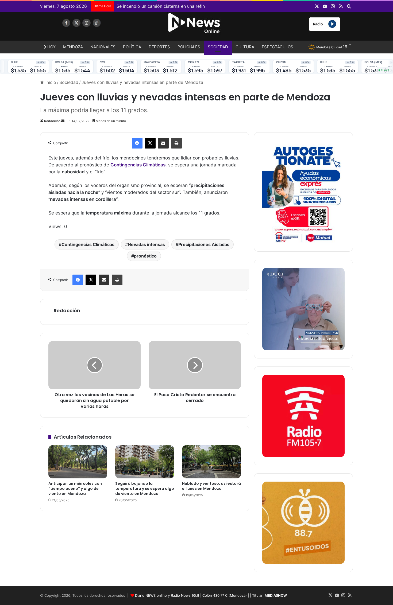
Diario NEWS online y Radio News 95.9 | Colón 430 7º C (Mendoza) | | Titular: (211, 595)
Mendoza (73, 46)
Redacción (52, 121)
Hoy (51, 46)
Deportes (159, 46)
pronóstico (145, 256)
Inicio (50, 82)
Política (132, 46)
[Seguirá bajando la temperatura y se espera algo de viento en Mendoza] (144, 461)
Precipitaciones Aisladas (203, 244)
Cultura (245, 46)
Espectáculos (277, 46)
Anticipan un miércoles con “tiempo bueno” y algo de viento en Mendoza (75, 488)
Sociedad (218, 46)
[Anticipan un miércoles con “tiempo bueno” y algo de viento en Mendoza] (77, 461)
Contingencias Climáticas (87, 244)
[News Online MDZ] (89, 28)
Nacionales (102, 46)
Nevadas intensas (146, 244)
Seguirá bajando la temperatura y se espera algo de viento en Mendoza (144, 488)
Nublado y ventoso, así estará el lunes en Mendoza (211, 486)
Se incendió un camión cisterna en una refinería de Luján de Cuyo (183, 6)
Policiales (189, 46)
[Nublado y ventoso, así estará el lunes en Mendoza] (211, 461)
